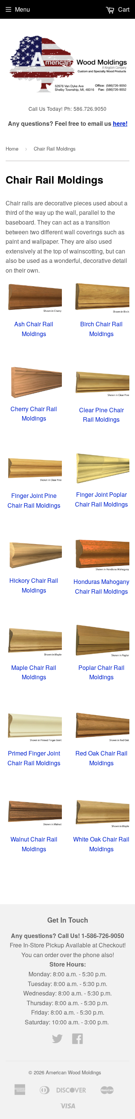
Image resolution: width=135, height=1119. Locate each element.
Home (12, 148)
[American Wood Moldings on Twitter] (57, 1040)
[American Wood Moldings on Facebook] (77, 1040)
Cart (123, 9)
